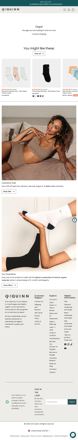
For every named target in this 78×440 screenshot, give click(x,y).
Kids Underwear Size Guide (68, 323)
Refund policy (15, 436)
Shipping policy (48, 436)
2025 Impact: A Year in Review (52, 306)
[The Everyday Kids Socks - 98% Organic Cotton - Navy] (33, 96)
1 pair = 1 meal (52, 328)
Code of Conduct (52, 334)
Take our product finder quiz (68, 337)
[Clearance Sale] (39, 143)
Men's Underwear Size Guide (68, 315)
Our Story (53, 300)
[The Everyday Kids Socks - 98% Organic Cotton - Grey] (40, 96)
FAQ (65, 301)
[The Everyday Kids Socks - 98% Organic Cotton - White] (35, 96)
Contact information (61, 436)
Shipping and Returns (38, 307)
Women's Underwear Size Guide (68, 307)
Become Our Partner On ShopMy (53, 345)
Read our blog (52, 364)
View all (37, 53)
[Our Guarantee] (39, 234)
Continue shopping (39, 34)
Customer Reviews (53, 359)
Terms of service (36, 436)
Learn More (8, 285)
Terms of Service (38, 322)
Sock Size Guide (67, 330)
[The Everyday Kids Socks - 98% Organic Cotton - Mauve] (42, 96)
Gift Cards (38, 313)
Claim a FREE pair (52, 323)
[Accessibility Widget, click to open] (74, 220)
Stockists (52, 369)
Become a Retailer (53, 353)
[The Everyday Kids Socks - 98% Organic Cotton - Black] (38, 96)
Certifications (53, 338)
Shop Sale (7, 191)
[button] (6, 89)
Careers (52, 372)
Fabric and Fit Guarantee (53, 316)
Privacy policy (25, 436)
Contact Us (39, 301)
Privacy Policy (37, 317)
